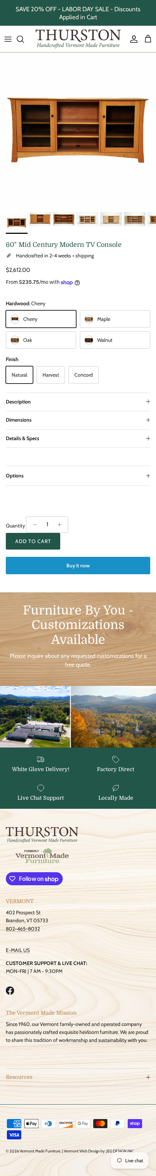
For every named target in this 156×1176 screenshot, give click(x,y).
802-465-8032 (23, 929)
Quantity (15, 525)
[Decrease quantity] (32, 525)
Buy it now (78, 565)
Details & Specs (22, 438)
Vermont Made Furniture (40, 1151)
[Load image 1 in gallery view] (78, 130)
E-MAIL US (18, 950)
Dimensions (19, 420)
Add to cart (33, 541)
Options (15, 475)
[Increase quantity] (61, 525)
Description (18, 401)
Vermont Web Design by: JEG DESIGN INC (99, 1151)
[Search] (24, 39)
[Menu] (8, 39)
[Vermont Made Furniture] (78, 39)
